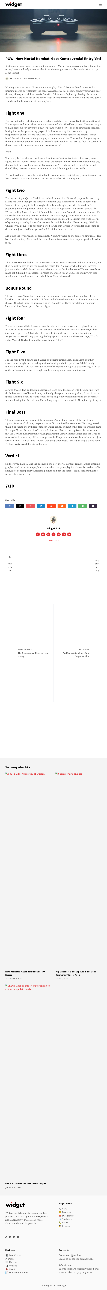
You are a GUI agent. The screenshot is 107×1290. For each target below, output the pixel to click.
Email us (63, 1259)
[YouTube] (18, 1237)
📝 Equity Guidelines (16, 1272)
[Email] (93, 506)
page (79, 1272)
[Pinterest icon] (64, 534)
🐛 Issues (63, 1222)
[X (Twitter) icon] (53, 534)
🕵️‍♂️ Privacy (64, 1226)
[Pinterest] (30, 506)
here (36, 1223)
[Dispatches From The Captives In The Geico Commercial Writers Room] (78, 870)
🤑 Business (65, 1212)
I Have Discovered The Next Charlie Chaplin (25, 1183)
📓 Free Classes (13, 1255)
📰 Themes (11, 1262)
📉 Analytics (65, 1219)
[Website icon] (48, 534)
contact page (86, 1259)
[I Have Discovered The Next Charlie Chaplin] (28, 1082)
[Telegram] (72, 506)
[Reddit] (51, 506)
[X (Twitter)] (20, 506)
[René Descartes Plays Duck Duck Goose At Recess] (28, 870)
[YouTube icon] (69, 534)
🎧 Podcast (11, 1265)
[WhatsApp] (82, 506)
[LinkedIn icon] (43, 534)
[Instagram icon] (59, 534)
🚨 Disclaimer (66, 1215)
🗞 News (63, 1208)
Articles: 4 (53, 540)
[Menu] (100, 4)
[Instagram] (14, 1237)
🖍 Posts (9, 1259)
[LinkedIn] (41, 506)
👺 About (10, 1269)
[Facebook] (9, 506)
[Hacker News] (62, 506)
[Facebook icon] (38, 534)
